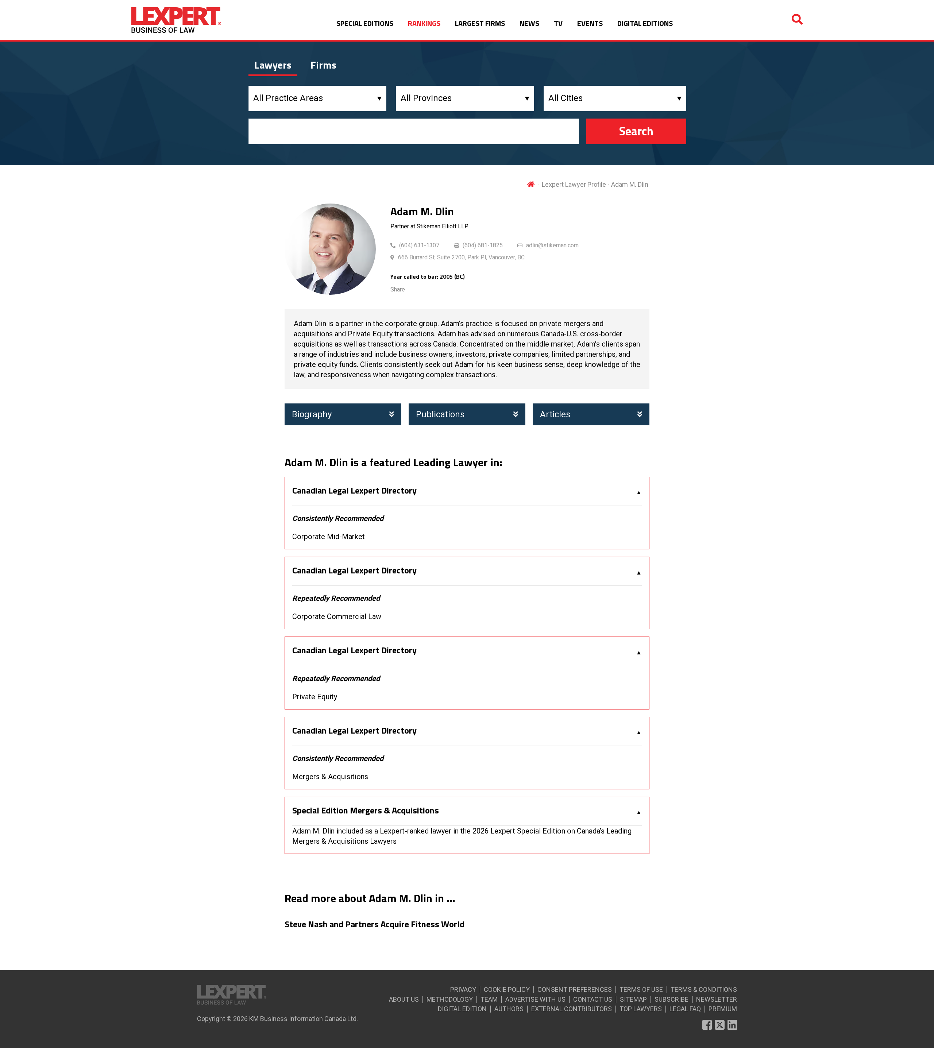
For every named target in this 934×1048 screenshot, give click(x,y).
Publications (440, 414)
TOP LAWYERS (641, 1009)
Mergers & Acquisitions (330, 776)
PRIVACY (463, 989)
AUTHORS (509, 1009)
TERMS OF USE (641, 989)
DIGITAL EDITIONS (645, 23)
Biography (312, 414)
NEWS (529, 23)
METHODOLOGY (450, 999)
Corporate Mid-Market (328, 536)
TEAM (489, 999)
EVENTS (590, 23)
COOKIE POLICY (507, 989)
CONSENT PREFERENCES (574, 989)
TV (558, 23)
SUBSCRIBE (671, 999)
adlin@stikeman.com (552, 245)
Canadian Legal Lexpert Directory (354, 490)
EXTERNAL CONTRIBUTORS (571, 1009)
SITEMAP (633, 999)
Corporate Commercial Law (336, 616)
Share (397, 289)
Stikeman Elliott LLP (442, 226)
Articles (555, 414)
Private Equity (314, 696)
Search (636, 131)
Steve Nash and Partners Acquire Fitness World (374, 924)
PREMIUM (723, 1009)
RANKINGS (424, 23)
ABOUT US (404, 999)
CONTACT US (592, 999)
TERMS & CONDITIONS (704, 989)
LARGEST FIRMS (480, 23)
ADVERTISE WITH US (535, 999)
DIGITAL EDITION (462, 1009)
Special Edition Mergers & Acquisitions (365, 810)
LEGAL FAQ (685, 1009)
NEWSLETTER (716, 999)
